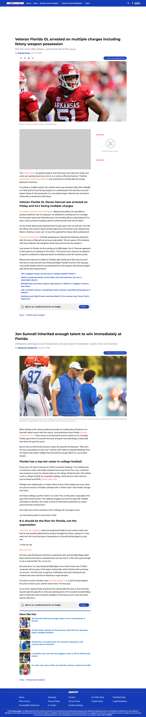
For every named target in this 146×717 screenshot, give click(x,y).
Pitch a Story (24, 701)
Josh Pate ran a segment (30, 530)
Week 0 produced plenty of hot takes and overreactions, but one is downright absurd (51, 278)
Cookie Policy (97, 701)
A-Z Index (52, 705)
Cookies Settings (75, 705)
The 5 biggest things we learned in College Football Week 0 (48, 274)
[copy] (32, 58)
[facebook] (132, 3)
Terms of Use (74, 701)
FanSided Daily (119, 697)
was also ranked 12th (58, 580)
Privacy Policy (54, 701)
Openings (52, 697)
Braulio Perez (24, 53)
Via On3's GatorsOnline (29, 237)
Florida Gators (29, 173)
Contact (71, 697)
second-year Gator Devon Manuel (33, 179)
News (35, 3)
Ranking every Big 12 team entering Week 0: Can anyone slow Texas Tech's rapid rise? (55, 297)
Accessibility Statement (29, 705)
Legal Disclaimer (120, 701)
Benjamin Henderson (27, 348)
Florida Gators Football (35, 315)
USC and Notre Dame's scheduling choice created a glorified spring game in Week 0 (55, 291)
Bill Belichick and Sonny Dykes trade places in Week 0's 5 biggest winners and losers (55, 285)
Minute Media (16, 711)
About (28, 3)
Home (21, 315)
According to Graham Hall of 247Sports (36, 211)
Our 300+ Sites (98, 697)
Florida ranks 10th (49, 479)
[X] (128, 3)
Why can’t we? (25, 550)
